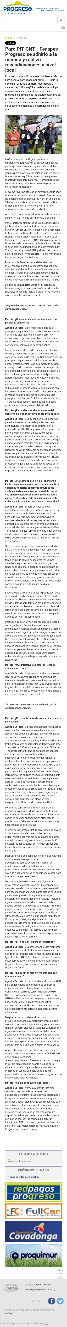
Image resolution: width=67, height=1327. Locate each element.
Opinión (9, 38)
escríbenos (8, 1313)
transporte (40, 214)
